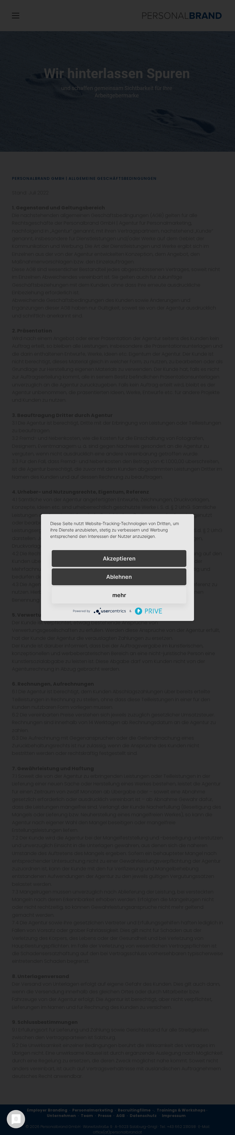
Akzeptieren (119, 558)
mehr (119, 595)
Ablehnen (119, 577)
